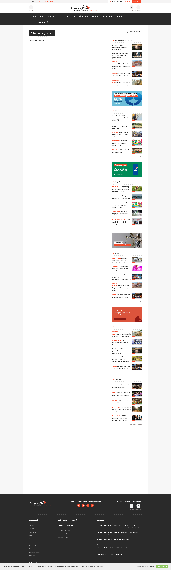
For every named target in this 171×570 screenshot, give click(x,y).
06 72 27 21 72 (102, 547)
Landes (41, 16)
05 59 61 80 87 (102, 554)
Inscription (127, 1)
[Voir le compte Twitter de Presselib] (83, 505)
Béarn (59, 16)
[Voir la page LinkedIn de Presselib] (87, 505)
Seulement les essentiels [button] (145, 566)
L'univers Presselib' (65, 525)
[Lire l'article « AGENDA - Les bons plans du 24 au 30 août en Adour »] (137, 74)
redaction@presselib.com (118, 547)
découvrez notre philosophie (45, 1)
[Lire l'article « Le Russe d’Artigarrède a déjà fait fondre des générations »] (137, 55)
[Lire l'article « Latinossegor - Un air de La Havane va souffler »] (137, 386)
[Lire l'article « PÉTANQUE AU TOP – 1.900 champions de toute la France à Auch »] (137, 342)
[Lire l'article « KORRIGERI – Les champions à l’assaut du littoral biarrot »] (137, 197)
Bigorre (67, 16)
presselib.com (33, 1)
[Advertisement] (127, 459)
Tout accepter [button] (162, 566)
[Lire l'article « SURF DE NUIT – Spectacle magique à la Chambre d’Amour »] (137, 213)
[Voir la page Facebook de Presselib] (78, 505)
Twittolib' (119, 16)
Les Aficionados (63, 534)
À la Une (33, 16)
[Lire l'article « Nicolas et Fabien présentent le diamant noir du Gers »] (137, 47)
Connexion (136, 1)
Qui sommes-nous (64, 530)
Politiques (95, 16)
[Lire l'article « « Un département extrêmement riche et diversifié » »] (137, 117)
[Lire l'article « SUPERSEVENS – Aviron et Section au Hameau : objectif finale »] (137, 142)
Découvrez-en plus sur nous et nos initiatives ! (113, 539)
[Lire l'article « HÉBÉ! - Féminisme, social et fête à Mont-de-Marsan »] (137, 394)
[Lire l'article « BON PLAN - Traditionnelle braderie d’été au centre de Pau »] (137, 134)
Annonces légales (107, 16)
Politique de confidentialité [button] (94, 566)
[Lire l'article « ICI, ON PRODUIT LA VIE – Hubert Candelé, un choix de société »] (137, 221)
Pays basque (51, 16)
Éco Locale (85, 16)
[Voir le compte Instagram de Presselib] (92, 505)
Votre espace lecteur (66, 520)
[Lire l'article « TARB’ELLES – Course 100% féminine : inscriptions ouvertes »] (137, 268)
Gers (74, 16)
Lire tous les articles (136, 157)
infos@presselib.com (117, 554)
